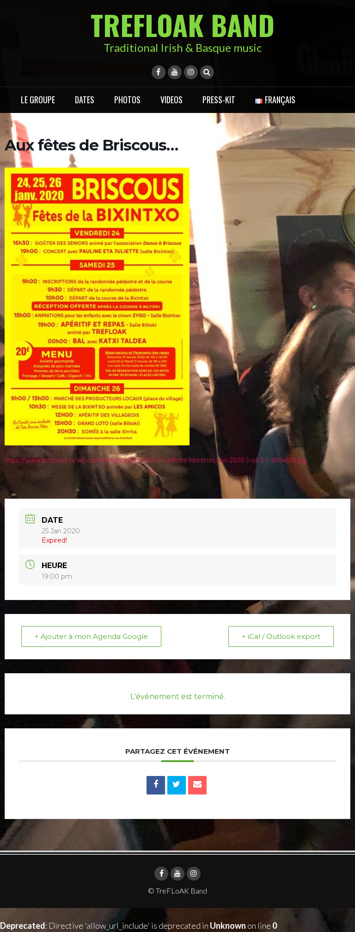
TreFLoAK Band (183, 24)
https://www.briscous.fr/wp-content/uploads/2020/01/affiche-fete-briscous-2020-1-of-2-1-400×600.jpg (155, 460)
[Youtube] (175, 72)
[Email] (197, 785)
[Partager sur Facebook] (156, 785)
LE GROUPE (38, 100)
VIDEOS (171, 100)
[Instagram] (191, 72)
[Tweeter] (176, 785)
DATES (84, 100)
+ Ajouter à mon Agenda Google (91, 636)
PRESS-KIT (218, 100)
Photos (127, 100)
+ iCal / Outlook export (281, 636)
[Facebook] (158, 72)
